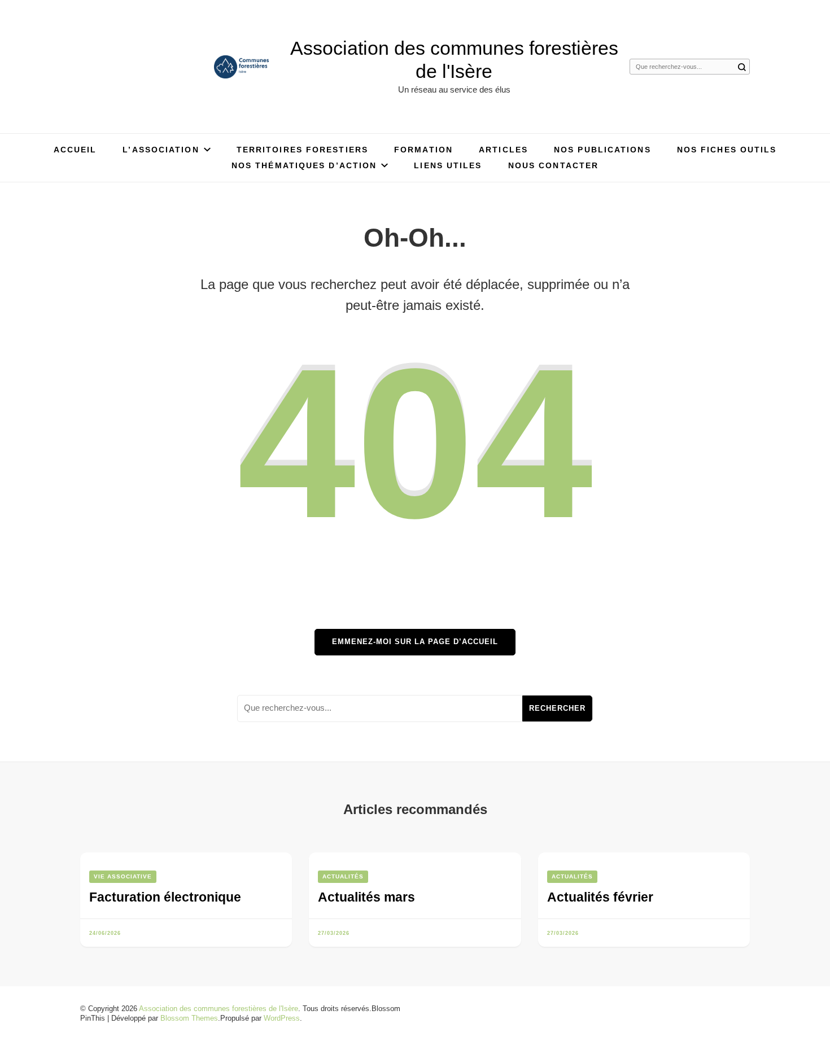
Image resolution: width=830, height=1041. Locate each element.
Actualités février (600, 897)
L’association (161, 149)
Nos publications (602, 149)
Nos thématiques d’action (304, 165)
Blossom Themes (189, 1018)
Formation (423, 149)
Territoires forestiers (302, 149)
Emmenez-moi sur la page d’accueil (415, 641)
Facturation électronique (165, 897)
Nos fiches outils (727, 149)
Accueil (75, 149)
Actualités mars (366, 897)
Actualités (343, 876)
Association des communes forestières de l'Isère (218, 1008)
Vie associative (123, 876)
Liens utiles (448, 165)
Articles (503, 149)
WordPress (282, 1018)
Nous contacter (553, 165)
